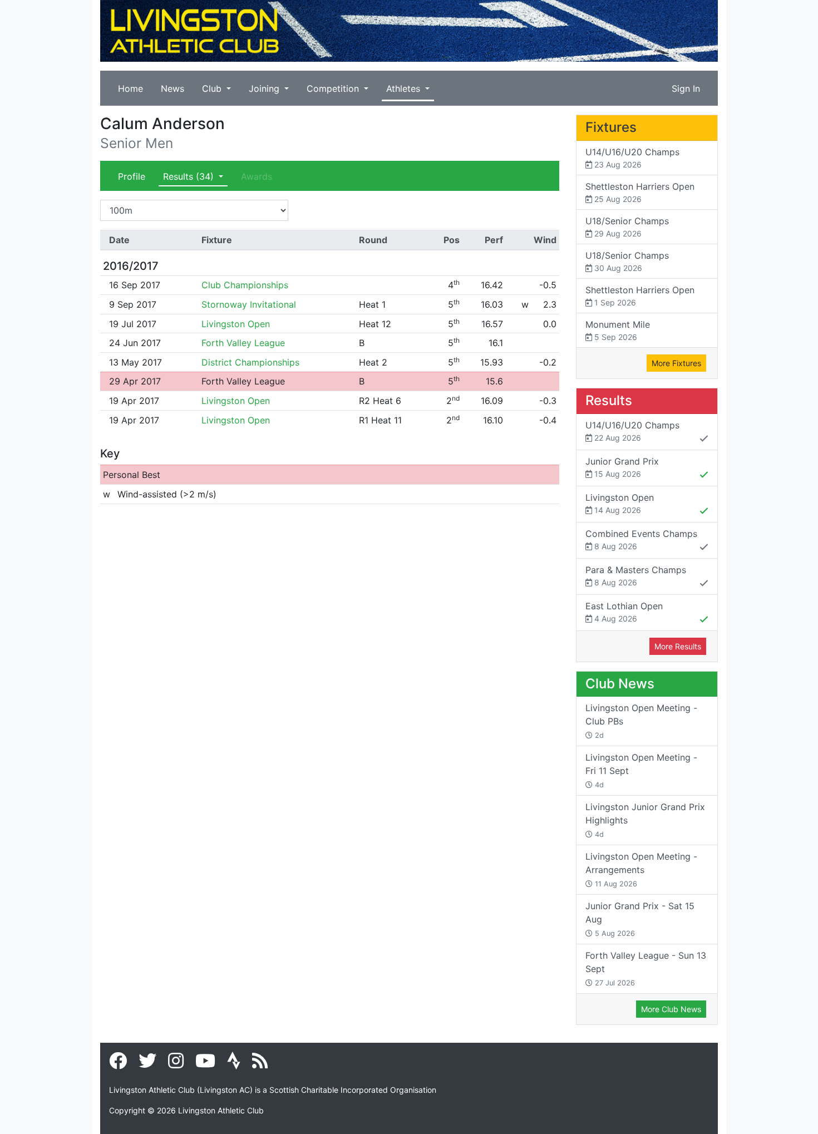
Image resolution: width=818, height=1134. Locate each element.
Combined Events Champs (641, 539)
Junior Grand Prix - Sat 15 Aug (639, 919)
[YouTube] (205, 1063)
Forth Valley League (243, 342)
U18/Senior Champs (627, 226)
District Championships (250, 362)
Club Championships (244, 284)
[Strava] (233, 1063)
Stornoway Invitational (248, 304)
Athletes (404, 88)
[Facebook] (118, 1063)
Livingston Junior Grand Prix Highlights (645, 820)
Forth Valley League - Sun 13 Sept (645, 968)
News (172, 88)
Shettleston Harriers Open (639, 192)
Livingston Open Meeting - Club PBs (641, 720)
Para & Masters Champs (635, 575)
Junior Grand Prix (622, 467)
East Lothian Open (624, 611)
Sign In (686, 88)
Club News (619, 684)
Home (130, 88)
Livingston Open (235, 323)
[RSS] (260, 1063)
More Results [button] (677, 646)
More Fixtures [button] (676, 363)
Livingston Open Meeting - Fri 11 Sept (641, 770)
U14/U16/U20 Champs (632, 157)
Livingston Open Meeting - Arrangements (641, 869)
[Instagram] (176, 1063)
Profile (131, 176)
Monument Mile (617, 330)
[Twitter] (147, 1063)
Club (213, 88)
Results (188, 176)
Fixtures (611, 127)
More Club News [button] (671, 1009)
